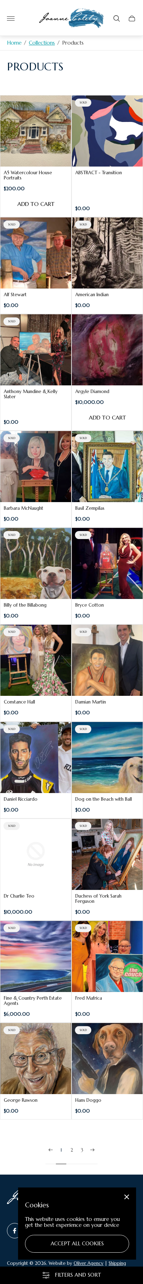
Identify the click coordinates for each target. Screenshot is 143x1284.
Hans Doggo (88, 1100)
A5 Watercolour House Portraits (28, 175)
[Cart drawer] (132, 18)
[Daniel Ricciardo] (35, 757)
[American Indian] (107, 253)
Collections (42, 42)
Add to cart (35, 203)
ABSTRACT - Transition (98, 172)
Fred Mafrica (88, 998)
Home (14, 42)
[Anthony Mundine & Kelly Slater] (35, 349)
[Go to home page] (71, 18)
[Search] (116, 18)
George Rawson (20, 1100)
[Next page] (92, 1155)
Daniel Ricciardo (20, 799)
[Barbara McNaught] (35, 466)
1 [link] (61, 1150)
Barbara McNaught (23, 508)
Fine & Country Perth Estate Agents (33, 1000)
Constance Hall (19, 702)
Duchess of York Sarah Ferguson (98, 898)
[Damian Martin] (107, 660)
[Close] (126, 1197)
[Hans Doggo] (107, 1058)
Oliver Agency (88, 1263)
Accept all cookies (77, 1243)
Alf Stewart (15, 294)
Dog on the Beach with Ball (103, 799)
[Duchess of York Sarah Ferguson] (107, 854)
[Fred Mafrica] (107, 956)
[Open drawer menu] (10, 18)
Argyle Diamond (92, 391)
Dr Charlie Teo (19, 896)
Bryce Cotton (89, 605)
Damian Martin (90, 702)
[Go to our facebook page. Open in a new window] (14, 1230)
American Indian (92, 294)
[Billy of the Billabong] (35, 563)
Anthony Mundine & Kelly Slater (31, 394)
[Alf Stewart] (35, 253)
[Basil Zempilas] (107, 466)
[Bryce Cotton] (107, 563)
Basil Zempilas (89, 508)
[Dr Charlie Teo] (35, 854)
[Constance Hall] (35, 660)
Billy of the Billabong (25, 605)
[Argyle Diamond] (107, 349)
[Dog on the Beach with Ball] (107, 757)
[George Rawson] (35, 1058)
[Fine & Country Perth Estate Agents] (35, 956)
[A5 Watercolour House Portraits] (35, 131)
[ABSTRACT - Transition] (107, 131)
